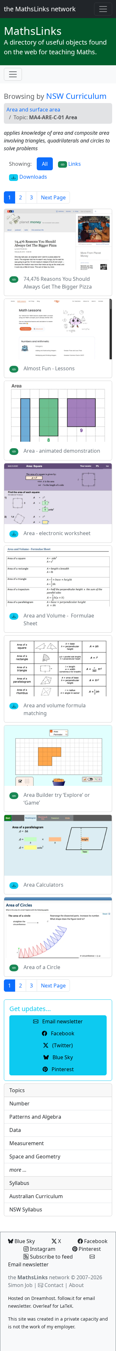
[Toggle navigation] (103, 9)
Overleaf (42, 1306)
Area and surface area (33, 109)
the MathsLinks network (40, 9)
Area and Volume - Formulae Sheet (59, 619)
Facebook (95, 1241)
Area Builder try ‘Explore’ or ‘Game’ (57, 798)
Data (15, 1130)
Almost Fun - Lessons (49, 368)
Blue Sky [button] (62, 1057)
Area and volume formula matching (55, 709)
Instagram (42, 1248)
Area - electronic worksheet (57, 533)
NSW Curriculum (76, 95)
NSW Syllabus (25, 1209)
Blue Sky (24, 1241)
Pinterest (89, 1248)
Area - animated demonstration (62, 450)
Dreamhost (43, 1298)
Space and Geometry (34, 1156)
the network (39, 1277)
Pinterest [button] (62, 1069)
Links (33, 30)
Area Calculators (43, 884)
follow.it (66, 1298)
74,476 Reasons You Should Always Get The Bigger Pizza (58, 282)
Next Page (53, 197)
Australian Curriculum (36, 1196)
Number (19, 1103)
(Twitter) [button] (62, 1045)
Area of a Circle (42, 967)
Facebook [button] (62, 1033)
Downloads (32, 176)
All (45, 163)
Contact (53, 1285)
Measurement (26, 1143)
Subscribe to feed (51, 1256)
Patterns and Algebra (35, 1116)
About (76, 1285)
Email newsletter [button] (62, 1021)
